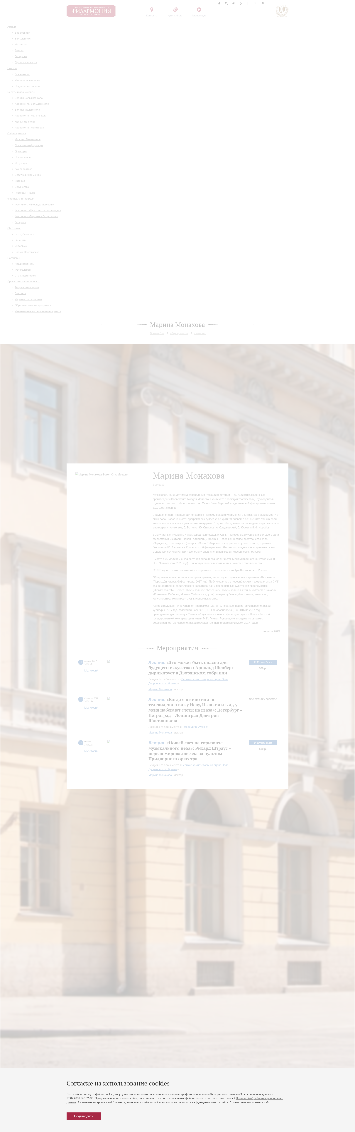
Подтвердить (83, 1116)
